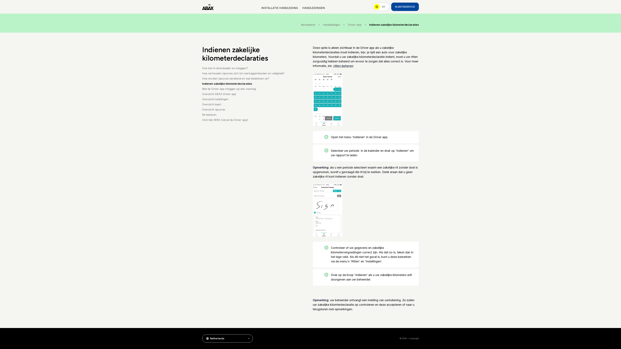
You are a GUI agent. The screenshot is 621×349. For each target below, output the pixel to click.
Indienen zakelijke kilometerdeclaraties (227, 83)
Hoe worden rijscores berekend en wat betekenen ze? (235, 78)
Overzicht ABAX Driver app (219, 94)
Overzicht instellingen (215, 99)
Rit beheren (209, 114)
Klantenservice (405, 6)
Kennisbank (308, 24)
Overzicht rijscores (213, 109)
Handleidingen (331, 24)
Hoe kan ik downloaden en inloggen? (225, 68)
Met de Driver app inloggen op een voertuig (229, 88)
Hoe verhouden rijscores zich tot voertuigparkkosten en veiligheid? (243, 73)
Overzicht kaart (211, 104)
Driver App (354, 24)
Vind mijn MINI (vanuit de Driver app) (225, 120)
